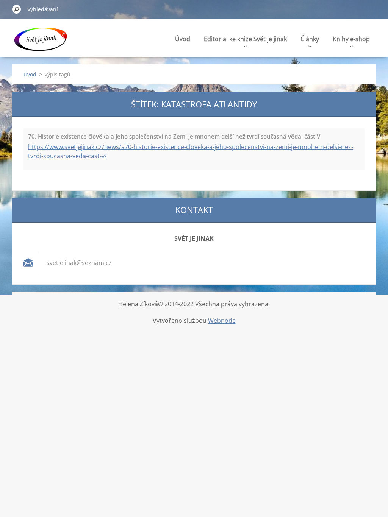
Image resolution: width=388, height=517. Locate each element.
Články (309, 39)
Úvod (182, 39)
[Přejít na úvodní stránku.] (40, 43)
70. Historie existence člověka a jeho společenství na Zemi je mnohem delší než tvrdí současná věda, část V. (175, 136)
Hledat (16, 9)
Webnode (222, 320)
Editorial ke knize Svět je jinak (245, 39)
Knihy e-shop (351, 39)
